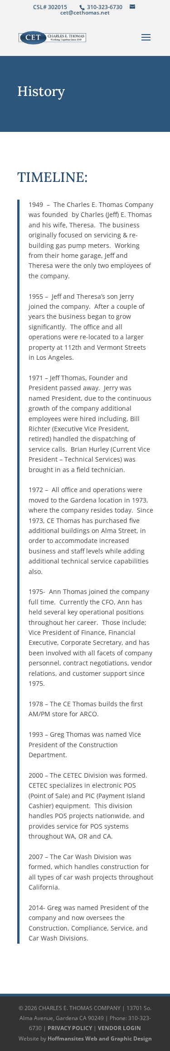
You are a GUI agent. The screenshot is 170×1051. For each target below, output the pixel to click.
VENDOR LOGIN (119, 1028)
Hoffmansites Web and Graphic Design (100, 1038)
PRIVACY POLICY (70, 1028)
